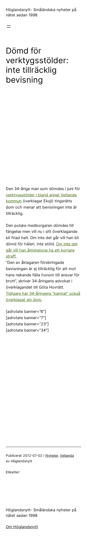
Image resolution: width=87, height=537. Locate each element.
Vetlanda (67, 455)
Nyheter (51, 455)
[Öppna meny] (9, 26)
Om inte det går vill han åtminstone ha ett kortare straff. (42, 250)
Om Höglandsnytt (22, 526)
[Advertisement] (43, 135)
